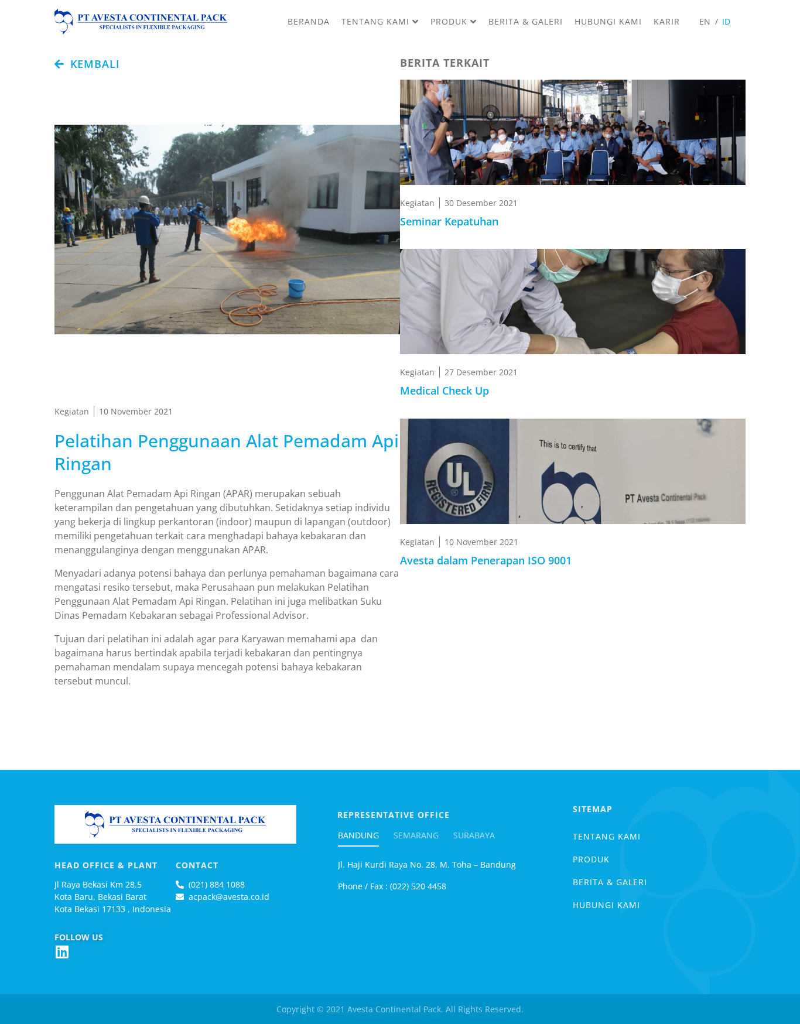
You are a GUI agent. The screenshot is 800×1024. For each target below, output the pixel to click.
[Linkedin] (61, 951)
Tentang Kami (607, 836)
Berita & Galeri (610, 882)
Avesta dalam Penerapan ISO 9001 (486, 560)
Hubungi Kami (606, 904)
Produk (591, 859)
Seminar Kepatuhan (449, 221)
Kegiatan (71, 411)
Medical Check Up (444, 390)
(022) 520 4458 (417, 886)
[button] (87, 64)
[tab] (364, 844)
